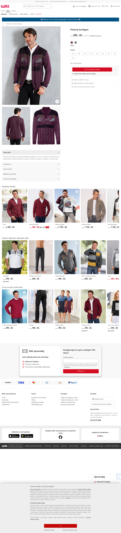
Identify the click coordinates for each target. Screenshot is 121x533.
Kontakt (93, 394)
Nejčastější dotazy (37, 404)
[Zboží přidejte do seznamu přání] (115, 69)
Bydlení (14, 11)
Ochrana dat (47, 446)
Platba (33, 400)
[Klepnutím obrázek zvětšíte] (57, 101)
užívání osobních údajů (84, 489)
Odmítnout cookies (49, 530)
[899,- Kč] (67, 257)
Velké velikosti (24, 14)
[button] (2, 24)
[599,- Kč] (14, 257)
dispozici (68, 498)
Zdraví (32, 14)
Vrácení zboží (7, 169)
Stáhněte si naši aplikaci (21, 432)
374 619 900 (95, 420)
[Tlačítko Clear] (50, 6)
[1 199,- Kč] (93, 206)
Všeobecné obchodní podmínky (33, 446)
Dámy (3, 11)
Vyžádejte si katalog (37, 402)
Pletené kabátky (17, 24)
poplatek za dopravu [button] (95, 36)
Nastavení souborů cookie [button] (96, 446)
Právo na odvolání (74, 446)
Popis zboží (7, 152)
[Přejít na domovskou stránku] (5, 6)
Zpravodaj (5, 400)
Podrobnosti (7, 164)
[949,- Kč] (41, 306)
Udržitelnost (6, 404)
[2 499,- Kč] (14, 206)
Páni (8, 11)
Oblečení (4, 14)
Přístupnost (56, 446)
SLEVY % (38, 14)
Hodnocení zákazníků (9, 179)
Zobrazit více (67, 367)
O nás (4, 398)
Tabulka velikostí (76, 63)
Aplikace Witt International (10, 402)
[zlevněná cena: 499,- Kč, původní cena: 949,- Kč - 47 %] (41, 206)
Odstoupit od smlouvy (16, 446)
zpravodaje (62, 19)
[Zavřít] (119, 476)
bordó (72, 45)
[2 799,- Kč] (67, 206)
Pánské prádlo (13, 14)
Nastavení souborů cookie (70, 530)
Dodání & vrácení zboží (38, 398)
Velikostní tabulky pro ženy (69, 398)
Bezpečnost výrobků (9, 174)
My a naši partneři (35, 489)
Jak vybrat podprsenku (68, 404)
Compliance (84, 446)
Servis (33, 394)
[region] (60, 508)
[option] (71, 42)
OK (60, 526)
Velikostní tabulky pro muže (69, 400)
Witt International (9, 394)
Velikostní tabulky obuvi (68, 402)
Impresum (64, 446)
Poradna (64, 394)
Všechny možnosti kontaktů (102, 404)
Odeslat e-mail (100, 399)
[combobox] (41, 6)
